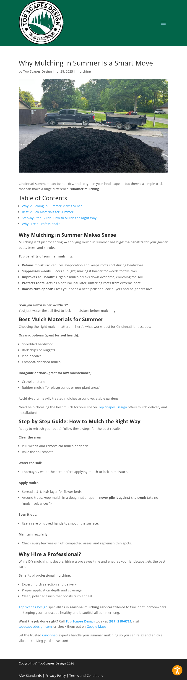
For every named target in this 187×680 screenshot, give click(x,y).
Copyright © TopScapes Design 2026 (46, 663)
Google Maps (96, 626)
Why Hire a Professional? (41, 224)
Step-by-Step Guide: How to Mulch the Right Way (59, 218)
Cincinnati (50, 635)
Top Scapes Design (37, 71)
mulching (84, 71)
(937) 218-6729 (120, 621)
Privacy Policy (55, 675)
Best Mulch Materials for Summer (47, 212)
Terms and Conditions (86, 675)
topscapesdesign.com (35, 626)
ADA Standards (30, 675)
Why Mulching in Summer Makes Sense (52, 206)
